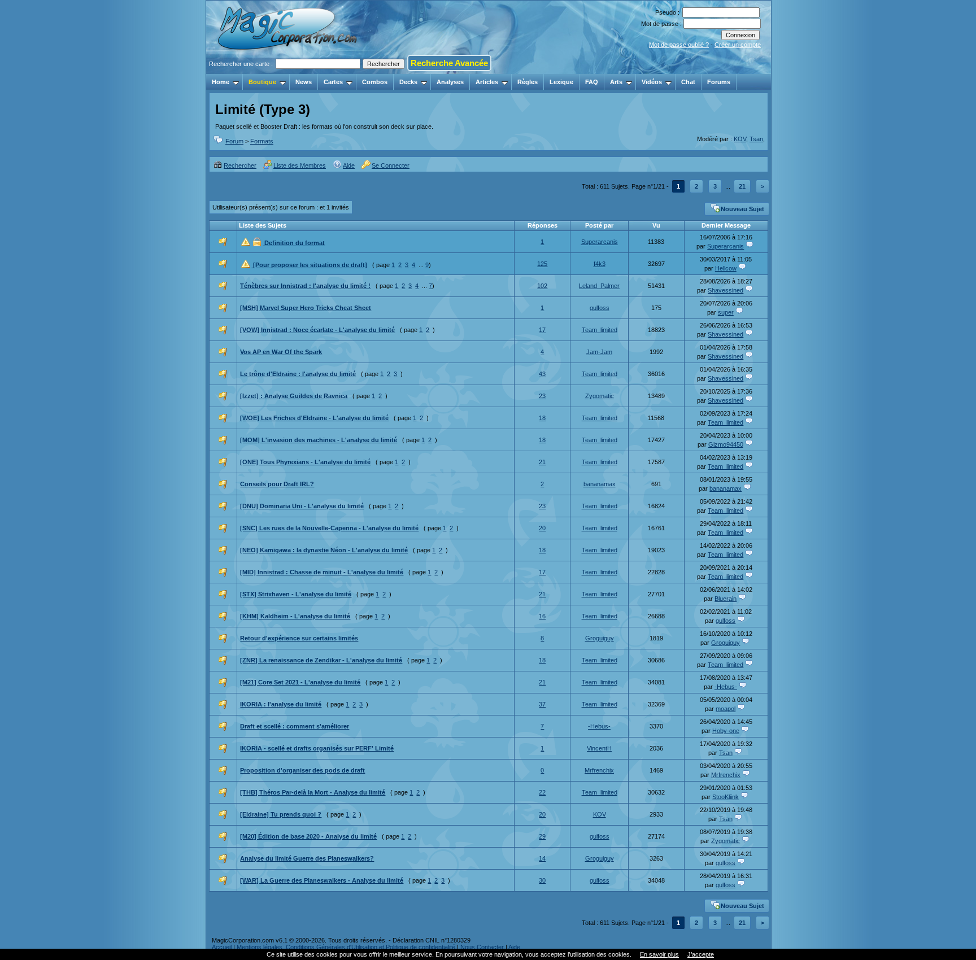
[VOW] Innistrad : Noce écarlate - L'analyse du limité (317, 329)
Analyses (450, 81)
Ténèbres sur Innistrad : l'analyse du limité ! (305, 285)
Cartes (333, 81)
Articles (487, 81)
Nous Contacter (482, 947)
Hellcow (726, 268)
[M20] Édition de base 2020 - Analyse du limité (308, 836)
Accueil (222, 947)
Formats (261, 141)
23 (542, 395)
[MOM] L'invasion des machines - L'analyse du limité (318, 440)
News (303, 81)
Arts (616, 81)
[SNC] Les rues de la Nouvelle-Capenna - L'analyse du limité (329, 528)
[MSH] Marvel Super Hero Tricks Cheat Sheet (305, 307)
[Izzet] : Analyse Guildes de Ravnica (293, 395)
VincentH (599, 748)
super (726, 312)
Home (220, 81)
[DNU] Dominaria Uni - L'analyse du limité (302, 506)
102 (542, 285)
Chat (688, 81)
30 (542, 880)
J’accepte (700, 954)
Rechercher (240, 165)
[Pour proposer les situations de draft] (309, 264)
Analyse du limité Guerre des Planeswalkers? (307, 858)
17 (542, 329)
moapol (725, 708)
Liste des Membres (299, 165)
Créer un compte (737, 44)
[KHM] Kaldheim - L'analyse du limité (295, 616)
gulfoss (599, 307)
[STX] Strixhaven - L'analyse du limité (295, 594)
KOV (740, 139)
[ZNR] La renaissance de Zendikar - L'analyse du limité (321, 660)
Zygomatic (599, 395)
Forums (718, 81)
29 (542, 836)
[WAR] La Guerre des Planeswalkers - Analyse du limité (321, 880)
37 (542, 704)
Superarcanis (599, 241)
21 (742, 186)
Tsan (756, 139)
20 (542, 528)
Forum (234, 141)
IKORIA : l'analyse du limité (280, 704)
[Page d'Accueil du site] (288, 70)
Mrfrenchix (599, 770)
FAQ (591, 81)
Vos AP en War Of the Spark (281, 351)
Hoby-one (725, 730)
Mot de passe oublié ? (679, 44)
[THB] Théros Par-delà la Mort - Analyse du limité (312, 792)
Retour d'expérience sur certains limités (299, 638)
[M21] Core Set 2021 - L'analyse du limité (300, 682)
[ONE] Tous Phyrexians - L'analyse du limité (305, 462)
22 (542, 792)
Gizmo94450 (725, 444)
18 (542, 417)
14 (542, 858)
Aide (349, 165)
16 (542, 616)
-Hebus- (725, 686)
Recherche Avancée (449, 63)
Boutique (262, 81)
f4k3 (599, 263)
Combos (374, 81)
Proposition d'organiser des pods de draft (302, 770)
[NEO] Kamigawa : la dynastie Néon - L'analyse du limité (324, 550)
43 (542, 373)
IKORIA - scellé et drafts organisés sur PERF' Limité (317, 748)
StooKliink (725, 796)
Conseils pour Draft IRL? (277, 484)
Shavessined (725, 290)
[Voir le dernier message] (749, 246)
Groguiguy (599, 638)
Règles (527, 81)
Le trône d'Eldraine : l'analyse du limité (298, 373)
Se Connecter (390, 165)
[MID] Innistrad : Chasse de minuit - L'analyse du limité (321, 572)
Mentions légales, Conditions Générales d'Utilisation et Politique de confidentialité (346, 947)
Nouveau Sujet (742, 209)
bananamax (599, 484)
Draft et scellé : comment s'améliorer (294, 726)
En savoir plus (659, 954)
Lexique (561, 81)
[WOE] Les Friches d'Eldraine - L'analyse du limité (314, 417)
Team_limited (599, 329)
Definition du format (294, 242)
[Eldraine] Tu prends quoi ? (280, 814)
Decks (408, 81)
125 (542, 263)
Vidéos (652, 81)
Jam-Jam (599, 351)
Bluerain (725, 598)
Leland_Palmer (599, 285)
